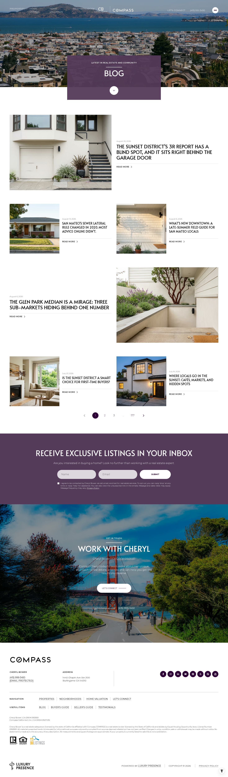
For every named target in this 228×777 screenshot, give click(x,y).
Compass (100, 727)
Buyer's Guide (60, 707)
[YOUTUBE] (185, 674)
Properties (17, 8)
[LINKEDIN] (178, 674)
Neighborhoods (84, 8)
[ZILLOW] (215, 674)
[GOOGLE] (208, 674)
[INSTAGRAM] (171, 674)
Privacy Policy (93, 488)
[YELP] (200, 674)
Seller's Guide (83, 707)
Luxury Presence (149, 765)
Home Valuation (56, 10)
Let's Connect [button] (122, 699)
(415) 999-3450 (197, 10)
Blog (42, 707)
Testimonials (107, 707)
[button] (114, 588)
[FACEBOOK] (163, 674)
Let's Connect (176, 10)
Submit (155, 474)
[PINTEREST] (193, 674)
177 (132, 415)
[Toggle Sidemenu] (215, 10)
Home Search (34, 10)
